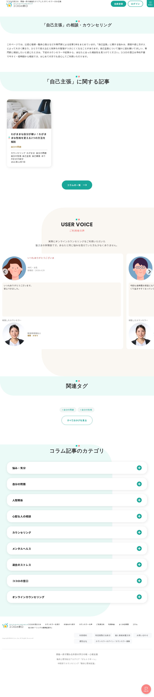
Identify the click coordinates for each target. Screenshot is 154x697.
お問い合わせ (142, 635)
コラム (135, 624)
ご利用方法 (100, 624)
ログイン (135, 3)
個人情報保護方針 (123, 635)
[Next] (149, 271)
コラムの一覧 (74, 184)
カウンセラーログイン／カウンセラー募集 (113, 641)
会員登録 (118, 3)
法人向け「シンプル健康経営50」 (40, 627)
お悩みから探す (69, 624)
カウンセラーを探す (52, 624)
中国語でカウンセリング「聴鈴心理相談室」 (77, 663)
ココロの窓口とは (34, 624)
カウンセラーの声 (85, 624)
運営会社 (83, 641)
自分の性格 (87, 409)
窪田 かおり (33, 335)
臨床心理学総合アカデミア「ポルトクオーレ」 (77, 659)
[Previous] (5, 271)
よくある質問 (124, 624)
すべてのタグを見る (77, 420)
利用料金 (111, 624)
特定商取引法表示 (103, 635)
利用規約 (83, 635)
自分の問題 (16, 146)
